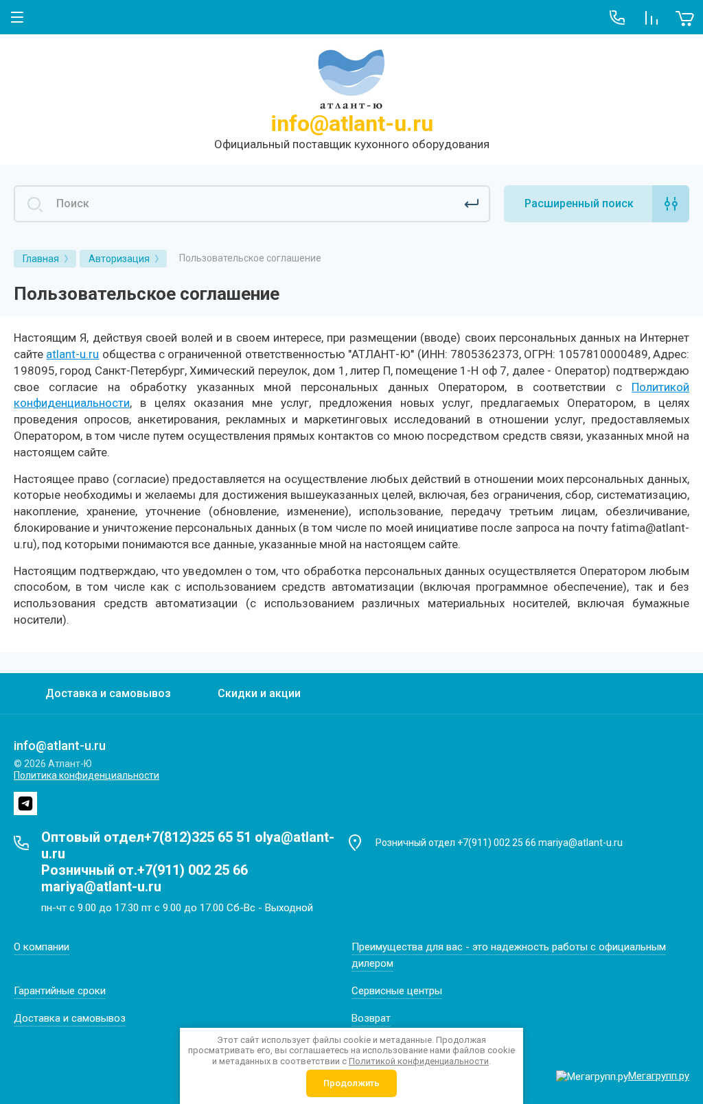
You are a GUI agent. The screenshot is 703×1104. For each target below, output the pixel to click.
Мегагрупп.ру (658, 1076)
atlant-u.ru (72, 354)
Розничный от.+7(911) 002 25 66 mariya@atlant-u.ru (144, 878)
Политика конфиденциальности (86, 775)
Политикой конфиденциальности (419, 1061)
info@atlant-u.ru (351, 123)
